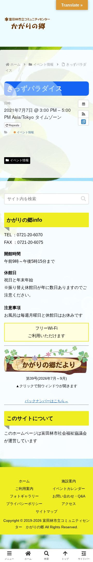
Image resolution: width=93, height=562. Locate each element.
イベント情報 (25, 132)
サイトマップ (46, 511)
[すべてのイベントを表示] (83, 104)
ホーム (24, 481)
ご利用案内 (24, 489)
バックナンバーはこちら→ (46, 401)
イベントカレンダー (68, 489)
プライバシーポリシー (24, 504)
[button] (83, 114)
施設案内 (68, 481)
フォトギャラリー (24, 496)
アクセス (68, 504)
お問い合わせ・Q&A (68, 496)
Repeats (14, 125)
